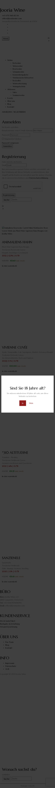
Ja (22, 403)
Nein (31, 403)
